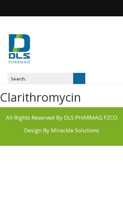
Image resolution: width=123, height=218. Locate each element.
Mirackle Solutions (75, 130)
